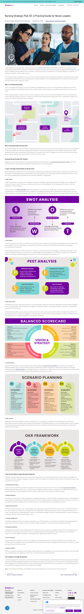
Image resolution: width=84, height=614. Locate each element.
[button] (36, 5)
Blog (56, 595)
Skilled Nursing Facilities (35, 599)
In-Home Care (33, 601)
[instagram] (70, 592)
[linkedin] (72, 592)
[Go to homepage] (9, 5)
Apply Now (69, 5)
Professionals (61, 5)
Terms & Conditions (42, 609)
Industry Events (46, 597)
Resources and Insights (51, 5)
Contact (19, 600)
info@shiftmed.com (9, 592)
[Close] (81, 601)
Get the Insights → (78, 1)
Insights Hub (45, 592)
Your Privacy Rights (50, 610)
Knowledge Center (47, 595)
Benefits (57, 592)
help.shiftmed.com (9, 597)
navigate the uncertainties (50, 365)
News (19, 595)
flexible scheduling (21, 189)
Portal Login (75, 5)
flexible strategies (20, 369)
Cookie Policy (35, 609)
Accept (77, 610)
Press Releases (21, 592)
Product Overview (34, 592)
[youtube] (75, 592)
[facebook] (68, 592)
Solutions (42, 5)
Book (6, 569)
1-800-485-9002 (8, 593)
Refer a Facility (58, 597)
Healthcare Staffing (60, 21)
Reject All (69, 610)
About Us (36, 5)
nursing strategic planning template (60, 162)
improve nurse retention (69, 487)
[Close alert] (1, 1)
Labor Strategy (49, 21)
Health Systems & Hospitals (34, 595)
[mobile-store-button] (71, 598)
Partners (19, 597)
